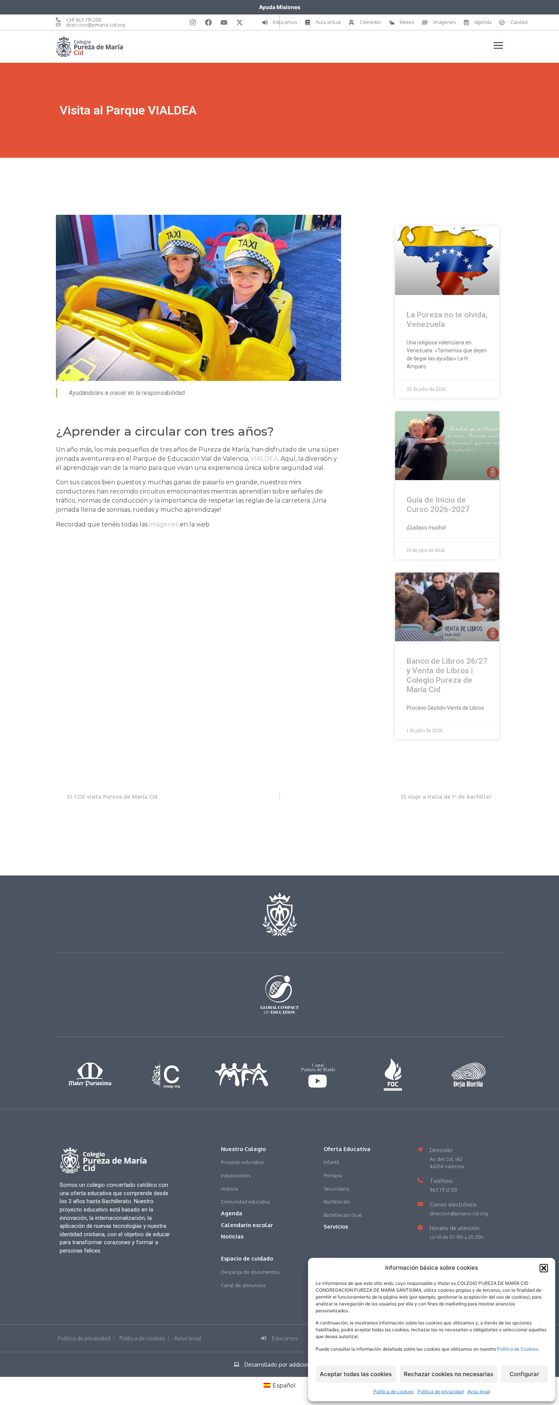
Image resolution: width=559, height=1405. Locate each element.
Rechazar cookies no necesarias (448, 1374)
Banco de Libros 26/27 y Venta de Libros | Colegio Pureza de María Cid (447, 676)
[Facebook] (208, 22)
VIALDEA (264, 458)
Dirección (441, 1150)
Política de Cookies (517, 1349)
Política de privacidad (441, 1391)
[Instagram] (193, 22)
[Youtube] (224, 22)
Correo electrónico (453, 1204)
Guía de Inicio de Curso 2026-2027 (438, 504)
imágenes (163, 524)
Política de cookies (393, 1391)
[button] (544, 1268)
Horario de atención (455, 1227)
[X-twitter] (239, 22)
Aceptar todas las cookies (356, 1374)
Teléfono (441, 1180)
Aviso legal (478, 1391)
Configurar (524, 1374)
